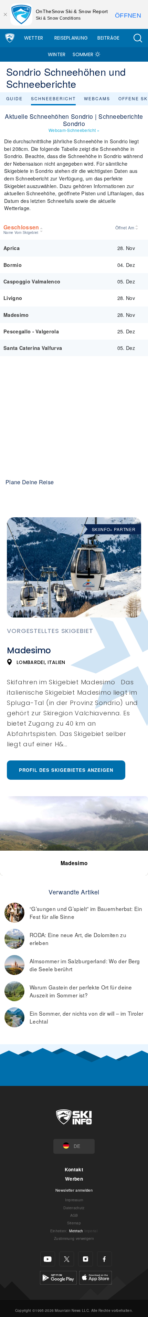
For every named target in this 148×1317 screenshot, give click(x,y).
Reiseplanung (71, 37)
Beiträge (108, 37)
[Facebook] (104, 1259)
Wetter (33, 37)
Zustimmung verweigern (74, 1238)
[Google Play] (58, 1276)
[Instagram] (85, 1259)
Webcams (97, 98)
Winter (57, 54)
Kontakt (74, 1169)
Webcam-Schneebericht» (74, 130)
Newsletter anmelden (74, 1190)
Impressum (74, 1199)
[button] (137, 38)
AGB (74, 1215)
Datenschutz (74, 1207)
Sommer (83, 54)
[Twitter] (66, 1259)
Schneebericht (53, 98)
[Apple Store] (95, 1276)
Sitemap (74, 1222)
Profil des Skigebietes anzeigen (66, 770)
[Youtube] (47, 1259)
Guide (14, 98)
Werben (74, 1178)
